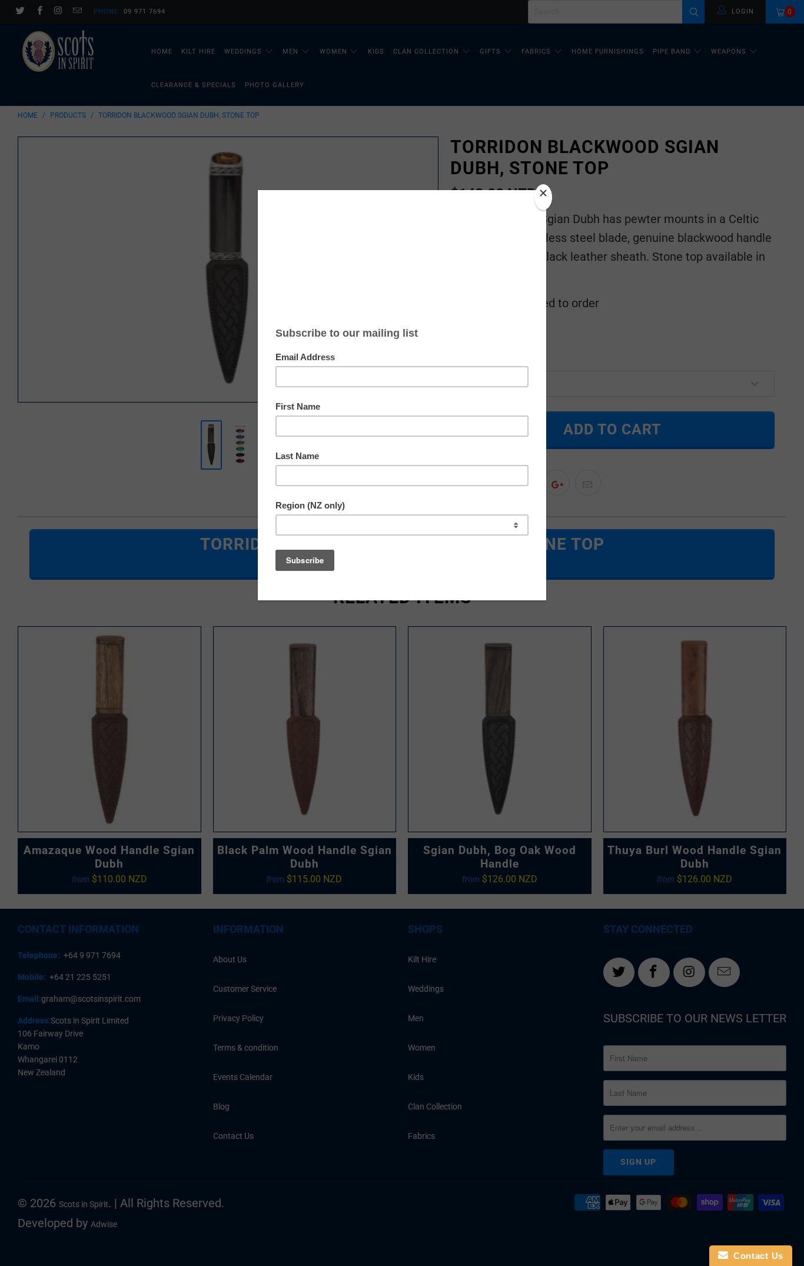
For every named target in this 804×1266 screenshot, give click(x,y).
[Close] (543, 197)
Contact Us (755, 1256)
